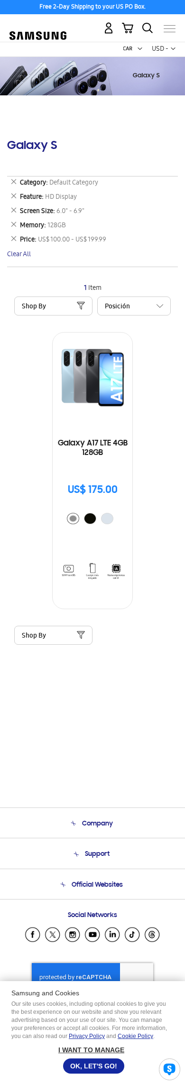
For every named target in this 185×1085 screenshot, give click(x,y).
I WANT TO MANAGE (91, 1050)
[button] (140, 49)
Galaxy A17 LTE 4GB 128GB (93, 448)
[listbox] (92, 520)
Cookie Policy (135, 1036)
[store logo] (37, 24)
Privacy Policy (87, 1036)
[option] (73, 518)
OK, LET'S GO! (93, 1066)
